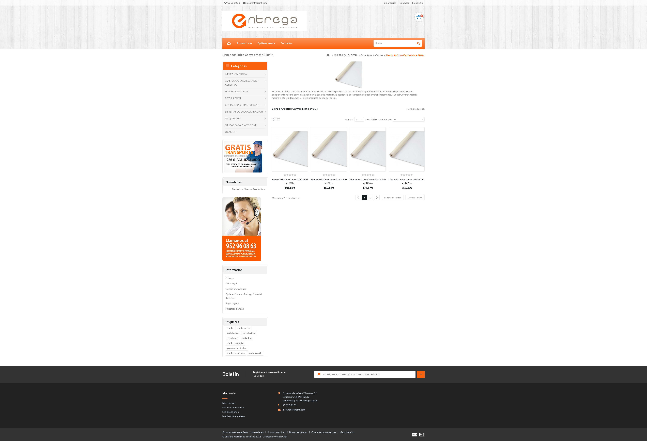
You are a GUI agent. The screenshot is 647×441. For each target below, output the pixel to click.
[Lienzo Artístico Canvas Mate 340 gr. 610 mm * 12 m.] (290, 149)
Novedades (234, 182)
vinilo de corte (235, 343)
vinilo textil (255, 353)
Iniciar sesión (390, 3)
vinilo (230, 327)
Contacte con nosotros (323, 432)
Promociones (244, 43)
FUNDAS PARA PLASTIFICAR (241, 125)
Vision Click (281, 436)
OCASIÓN (230, 131)
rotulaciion (249, 333)
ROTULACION (233, 98)
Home (228, 43)
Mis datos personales (233, 416)
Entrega (230, 278)
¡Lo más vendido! (277, 432)
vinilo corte (243, 327)
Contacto (286, 43)
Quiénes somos (266, 43)
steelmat (232, 338)
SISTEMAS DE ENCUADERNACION (244, 111)
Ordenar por (385, 119)
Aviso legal (231, 283)
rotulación (233, 333)
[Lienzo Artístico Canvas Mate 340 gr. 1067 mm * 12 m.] (368, 149)
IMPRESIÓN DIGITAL (236, 74)
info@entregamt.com (294, 409)
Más (274, 101)
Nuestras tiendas (235, 308)
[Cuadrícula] (273, 119)
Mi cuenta (229, 393)
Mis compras (229, 403)
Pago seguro (232, 303)
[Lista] (279, 119)
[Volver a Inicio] (327, 55)
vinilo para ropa (236, 353)
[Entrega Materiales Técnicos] (264, 20)
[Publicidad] (242, 156)
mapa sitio (417, 3)
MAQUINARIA (233, 118)
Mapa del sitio (347, 432)
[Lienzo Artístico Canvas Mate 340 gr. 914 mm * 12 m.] (329, 149)
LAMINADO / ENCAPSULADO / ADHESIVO (241, 82)
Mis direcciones (230, 411)
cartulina (246, 338)
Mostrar (349, 119)
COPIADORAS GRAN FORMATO (242, 104)
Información (234, 270)
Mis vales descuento (233, 407)
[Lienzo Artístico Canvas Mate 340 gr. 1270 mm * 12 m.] (406, 149)
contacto (404, 3)
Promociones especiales (235, 432)
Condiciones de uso (236, 288)
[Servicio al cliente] (241, 228)
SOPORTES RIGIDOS (236, 91)
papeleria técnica (237, 348)
